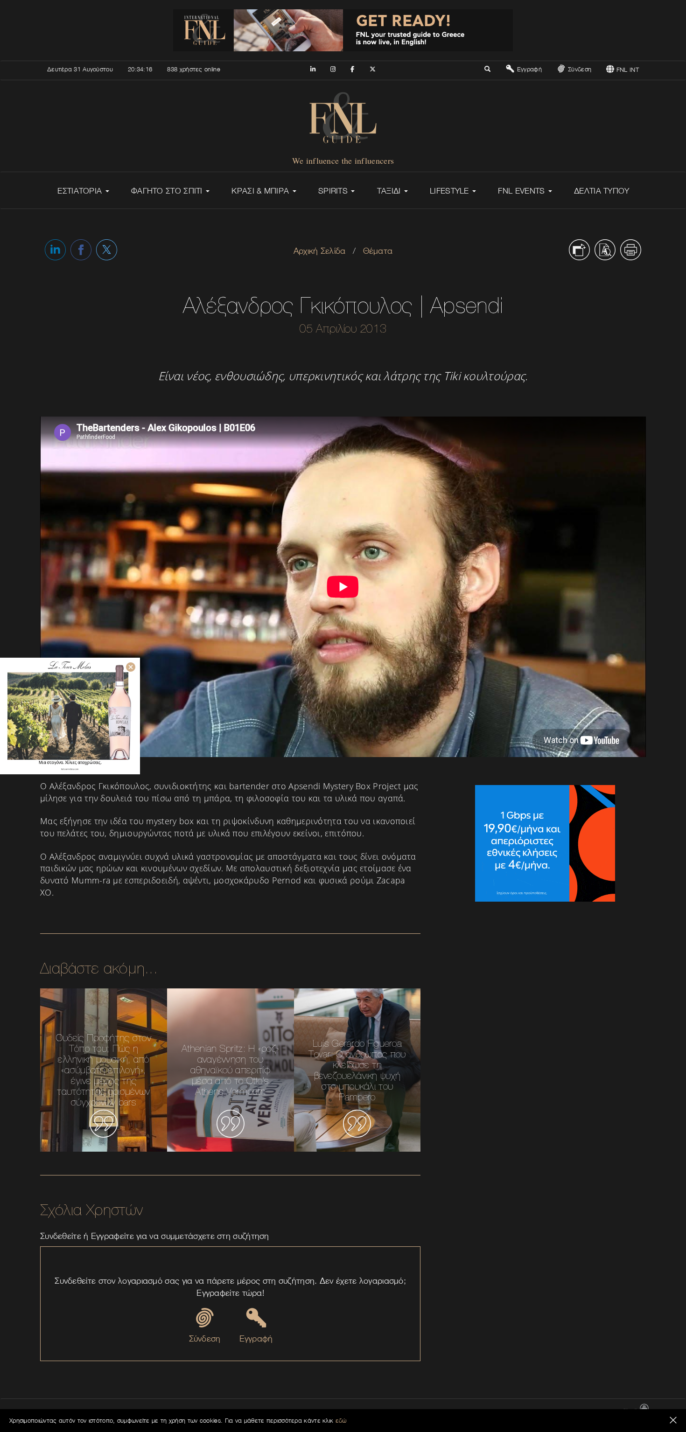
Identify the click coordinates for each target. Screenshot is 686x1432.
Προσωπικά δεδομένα (589, 1412)
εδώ (341, 1420)
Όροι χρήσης (539, 1412)
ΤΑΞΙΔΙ (390, 190)
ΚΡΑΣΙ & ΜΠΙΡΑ (261, 190)
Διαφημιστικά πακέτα (490, 1412)
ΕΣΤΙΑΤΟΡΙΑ (80, 190)
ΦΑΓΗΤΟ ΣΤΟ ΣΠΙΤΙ (168, 190)
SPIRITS (334, 190)
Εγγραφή (528, 69)
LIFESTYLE (450, 190)
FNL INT (627, 69)
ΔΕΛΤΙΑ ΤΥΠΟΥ (602, 190)
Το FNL (447, 1412)
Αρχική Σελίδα (320, 251)
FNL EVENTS (522, 190)
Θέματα (378, 251)
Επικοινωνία (416, 1412)
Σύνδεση (578, 69)
